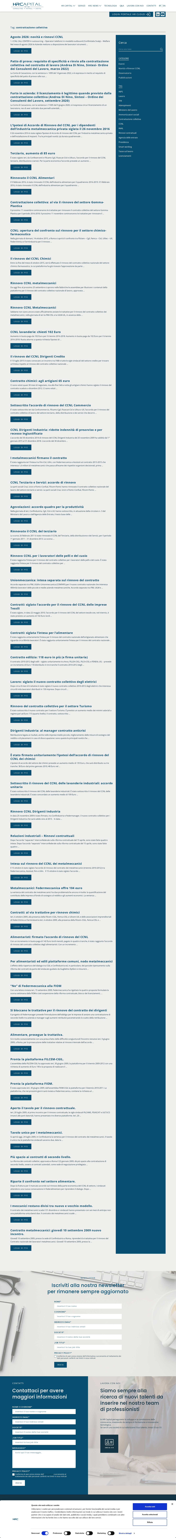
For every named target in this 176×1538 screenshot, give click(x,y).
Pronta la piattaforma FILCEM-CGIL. (37, 1059)
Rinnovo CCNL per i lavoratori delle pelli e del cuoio (48, 556)
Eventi (122, 64)
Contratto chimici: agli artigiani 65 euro (40, 381)
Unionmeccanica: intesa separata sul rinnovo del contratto (54, 580)
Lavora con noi (135, 5)
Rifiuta (150, 1522)
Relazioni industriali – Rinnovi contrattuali (42, 836)
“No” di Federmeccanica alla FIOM (35, 986)
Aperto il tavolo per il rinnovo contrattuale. (43, 1108)
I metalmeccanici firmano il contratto (38, 458)
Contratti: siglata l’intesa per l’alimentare (41, 633)
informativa (90, 1356)
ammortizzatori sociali (129, 114)
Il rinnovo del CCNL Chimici (30, 258)
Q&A (122, 5)
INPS (121, 91)
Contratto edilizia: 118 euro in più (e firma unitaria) (49, 657)
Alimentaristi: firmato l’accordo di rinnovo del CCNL (49, 937)
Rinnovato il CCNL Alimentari (32, 178)
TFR (120, 101)
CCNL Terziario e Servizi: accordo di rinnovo (43, 482)
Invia (60, 1364)
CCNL (121, 124)
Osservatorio (125, 73)
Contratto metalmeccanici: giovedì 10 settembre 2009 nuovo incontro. (55, 1232)
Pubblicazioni (125, 77)
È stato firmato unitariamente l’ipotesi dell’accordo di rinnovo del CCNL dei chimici (59, 757)
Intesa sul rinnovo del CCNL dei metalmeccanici (46, 863)
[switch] (67, 1533)
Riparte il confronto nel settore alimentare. (43, 1181)
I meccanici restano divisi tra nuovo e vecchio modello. (51, 1206)
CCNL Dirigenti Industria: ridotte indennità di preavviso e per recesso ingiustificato (56, 431)
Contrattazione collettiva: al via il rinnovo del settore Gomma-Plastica (57, 204)
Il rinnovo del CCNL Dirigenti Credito (37, 356)
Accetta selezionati (150, 1514)
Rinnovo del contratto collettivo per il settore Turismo (51, 706)
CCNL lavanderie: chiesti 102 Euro (35, 332)
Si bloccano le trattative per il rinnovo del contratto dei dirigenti (58, 1010)
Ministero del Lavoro (128, 110)
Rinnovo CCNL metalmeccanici (33, 283)
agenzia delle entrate (128, 137)
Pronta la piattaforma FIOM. (31, 1084)
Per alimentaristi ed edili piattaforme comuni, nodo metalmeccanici (61, 961)
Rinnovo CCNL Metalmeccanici (33, 307)
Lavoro (122, 96)
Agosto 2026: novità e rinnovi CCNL (36, 37)
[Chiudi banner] (172, 1504)
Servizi (81, 5)
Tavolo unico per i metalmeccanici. (36, 1132)
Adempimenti (125, 105)
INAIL (121, 128)
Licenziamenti (125, 156)
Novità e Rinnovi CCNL (129, 68)
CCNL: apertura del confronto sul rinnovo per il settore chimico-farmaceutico (58, 232)
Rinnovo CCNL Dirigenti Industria (35, 811)
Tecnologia (110, 5)
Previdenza (124, 142)
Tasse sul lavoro (126, 151)
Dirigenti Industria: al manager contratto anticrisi (48, 730)
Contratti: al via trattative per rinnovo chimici (45, 912)
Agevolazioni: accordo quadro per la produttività (47, 507)
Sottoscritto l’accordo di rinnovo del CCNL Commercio (50, 405)
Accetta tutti (150, 1507)
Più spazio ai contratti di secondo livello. (40, 1157)
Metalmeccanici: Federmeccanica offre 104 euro (46, 888)
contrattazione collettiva (130, 119)
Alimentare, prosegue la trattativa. (36, 1035)
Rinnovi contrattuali (127, 133)
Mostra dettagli (125, 1533)
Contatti (151, 5)
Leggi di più (21, 51)
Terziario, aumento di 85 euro (32, 153)
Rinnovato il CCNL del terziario (33, 531)
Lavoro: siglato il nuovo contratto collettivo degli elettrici (53, 682)
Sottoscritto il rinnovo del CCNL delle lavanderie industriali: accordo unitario (61, 785)
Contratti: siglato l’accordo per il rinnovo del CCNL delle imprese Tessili (58, 606)
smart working (125, 146)
